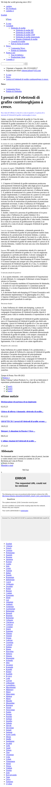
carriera (9, 6)
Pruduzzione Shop (18, 57)
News (8, 46)
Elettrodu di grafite (18, 28)
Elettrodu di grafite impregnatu (28, 37)
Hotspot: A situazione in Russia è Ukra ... (18, 431)
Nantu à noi (10, 53)
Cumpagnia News (18, 48)
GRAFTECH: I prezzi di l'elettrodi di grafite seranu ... (24, 421)
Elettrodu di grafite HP (25, 32)
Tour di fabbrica (17, 55)
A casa (8, 23)
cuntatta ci (10, 11)
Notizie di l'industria (19, 50)
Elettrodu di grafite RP (24, 30)
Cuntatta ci (10, 59)
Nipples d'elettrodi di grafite (27, 39)
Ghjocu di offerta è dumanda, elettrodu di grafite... (22, 411)
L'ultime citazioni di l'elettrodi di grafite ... (18, 441)
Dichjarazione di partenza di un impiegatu (18, 402)
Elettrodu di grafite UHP (25, 35)
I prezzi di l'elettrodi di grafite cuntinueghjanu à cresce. (27, 79)
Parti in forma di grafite (20, 44)
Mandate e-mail (7, 465)
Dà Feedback (11, 8)
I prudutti (9, 26)
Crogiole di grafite (18, 41)
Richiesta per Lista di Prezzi (12, 461)
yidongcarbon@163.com (31, 70)
